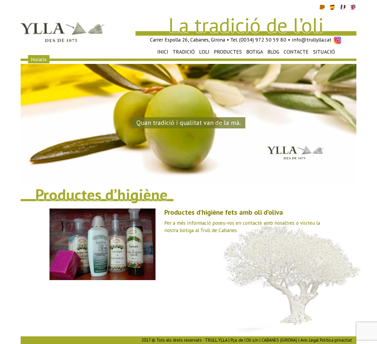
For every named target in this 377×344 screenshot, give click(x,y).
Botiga (254, 51)
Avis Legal (309, 340)
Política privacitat (336, 340)
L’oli (204, 51)
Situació (324, 51)
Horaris (39, 59)
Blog (273, 51)
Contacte (296, 51)
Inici (162, 51)
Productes (228, 51)
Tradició (184, 51)
